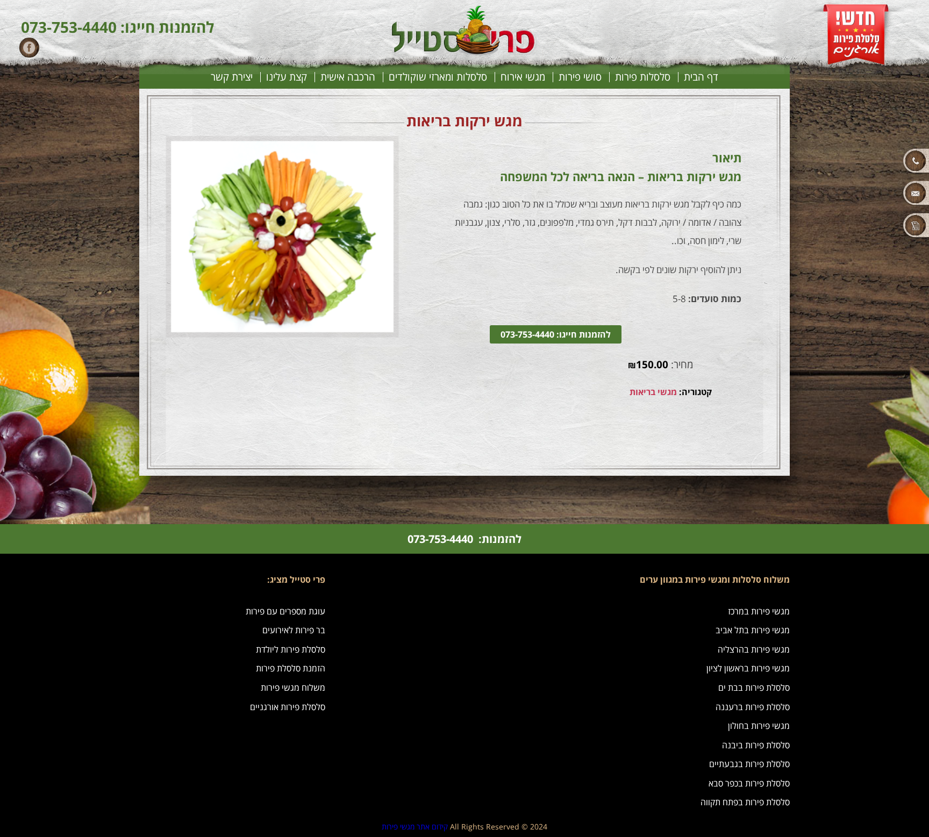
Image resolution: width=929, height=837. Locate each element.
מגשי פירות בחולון (759, 726)
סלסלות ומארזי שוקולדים (438, 77)
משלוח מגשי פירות (293, 687)
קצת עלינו (286, 77)
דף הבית (701, 77)
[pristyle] (464, 52)
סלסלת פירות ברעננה (753, 707)
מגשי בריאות (653, 392)
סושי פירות (580, 77)
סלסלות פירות (642, 77)
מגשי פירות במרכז (759, 611)
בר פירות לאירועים (293, 630)
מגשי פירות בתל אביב (753, 630)
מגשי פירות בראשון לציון (748, 668)
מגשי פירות (398, 826)
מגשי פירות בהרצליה (754, 649)
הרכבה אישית (347, 77)
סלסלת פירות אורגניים (287, 707)
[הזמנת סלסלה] (870, 225)
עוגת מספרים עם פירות (285, 611)
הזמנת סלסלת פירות (290, 668)
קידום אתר (432, 826)
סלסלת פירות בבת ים (754, 687)
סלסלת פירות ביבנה (756, 745)
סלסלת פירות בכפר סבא (749, 783)
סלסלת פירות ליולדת (290, 649)
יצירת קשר (232, 77)
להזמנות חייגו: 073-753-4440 (556, 334)
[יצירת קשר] (870, 193)
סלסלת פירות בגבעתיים (749, 764)
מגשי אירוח (523, 77)
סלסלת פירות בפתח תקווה (745, 802)
